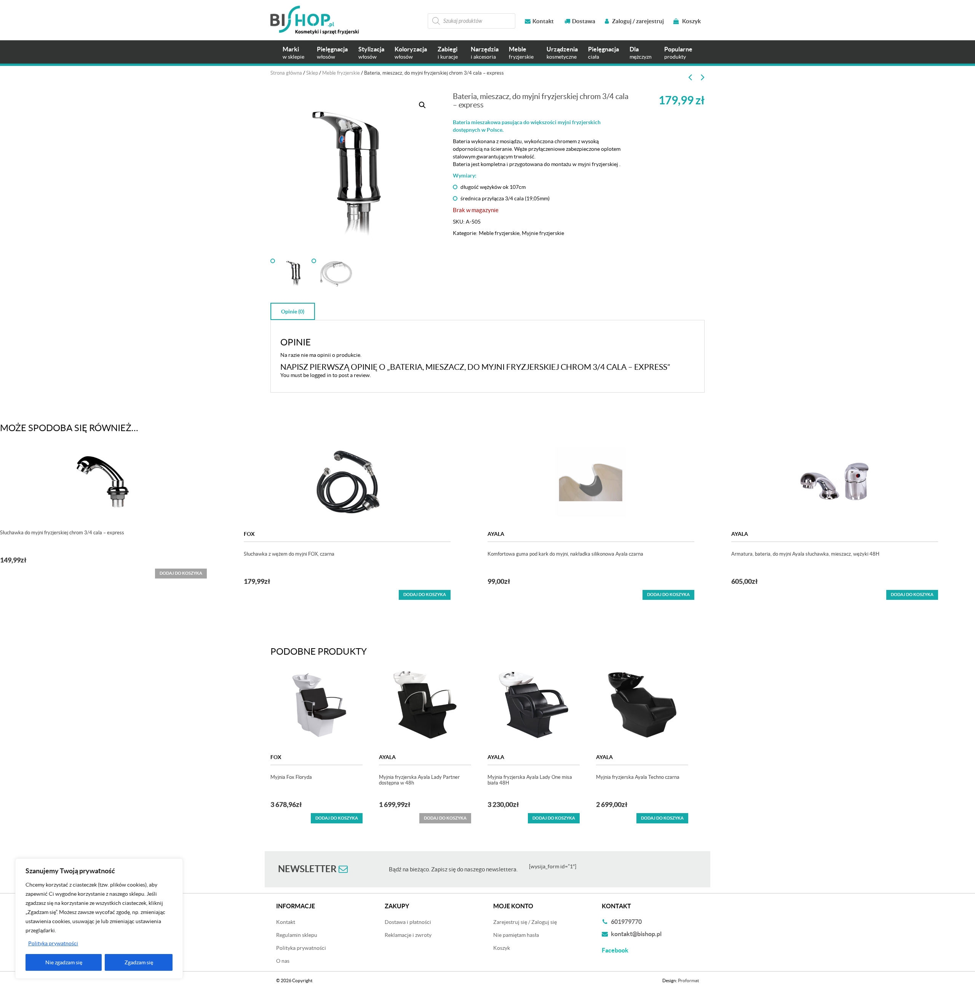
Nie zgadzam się (63, 962)
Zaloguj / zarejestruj (637, 21)
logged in (320, 375)
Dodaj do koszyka (424, 594)
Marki (293, 53)
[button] (422, 105)
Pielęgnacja (332, 53)
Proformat (688, 980)
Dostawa (583, 21)
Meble (521, 53)
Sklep (312, 73)
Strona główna (286, 73)
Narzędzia (485, 53)
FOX (249, 534)
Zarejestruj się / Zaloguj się (525, 922)
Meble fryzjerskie (341, 73)
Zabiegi (448, 53)
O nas (282, 961)
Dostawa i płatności (408, 922)
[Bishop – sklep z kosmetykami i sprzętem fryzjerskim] (314, 20)
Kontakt (543, 21)
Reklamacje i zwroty (408, 935)
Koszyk (691, 21)
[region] (99, 918)
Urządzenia (562, 53)
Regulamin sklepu (296, 935)
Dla (641, 53)
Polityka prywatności (53, 943)
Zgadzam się (139, 962)
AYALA (496, 534)
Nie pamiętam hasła (516, 935)
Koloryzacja (411, 53)
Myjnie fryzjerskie (543, 233)
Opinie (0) (292, 311)
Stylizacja (371, 53)
